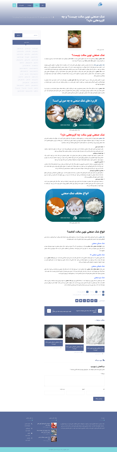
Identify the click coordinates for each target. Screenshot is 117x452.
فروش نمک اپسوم (20, 57)
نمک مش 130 (17, 88)
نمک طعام (36, 88)
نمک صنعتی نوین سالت (81, 291)
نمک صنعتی (28, 79)
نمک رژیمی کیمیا (35, 79)
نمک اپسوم (36, 62)
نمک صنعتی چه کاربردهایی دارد (96, 294)
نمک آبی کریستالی (20, 60)
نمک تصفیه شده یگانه (34, 74)
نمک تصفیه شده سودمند (33, 68)
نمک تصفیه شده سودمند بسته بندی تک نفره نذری (43, 431)
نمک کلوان (36, 91)
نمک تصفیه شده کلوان (24, 71)
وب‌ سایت (62, 389)
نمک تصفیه (22, 62)
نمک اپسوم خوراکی (29, 62)
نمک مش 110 (30, 88)
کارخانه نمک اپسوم (21, 91)
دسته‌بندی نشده (35, 51)
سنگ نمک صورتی (35, 54)
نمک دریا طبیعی (27, 77)
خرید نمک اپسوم (20, 48)
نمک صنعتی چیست (86, 294)
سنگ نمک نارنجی (20, 54)
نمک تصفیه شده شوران (23, 68)
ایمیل (83, 389)
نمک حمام (26, 74)
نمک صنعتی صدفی (56, 347)
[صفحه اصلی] (53, 17)
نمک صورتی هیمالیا (20, 85)
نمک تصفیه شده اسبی (26, 65)
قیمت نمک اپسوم (35, 60)
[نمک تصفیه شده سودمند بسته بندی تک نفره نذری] (54, 432)
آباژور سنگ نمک (35, 48)
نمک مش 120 (24, 88)
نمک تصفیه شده (35, 65)
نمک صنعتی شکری (21, 79)
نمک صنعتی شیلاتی (77, 352)
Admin (100, 291)
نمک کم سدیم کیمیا (29, 91)
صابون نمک (27, 57)
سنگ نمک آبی (28, 51)
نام (104, 389)
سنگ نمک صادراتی (20, 51)
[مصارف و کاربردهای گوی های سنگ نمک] (54, 425)
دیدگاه (103, 374)
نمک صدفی (90, 246)
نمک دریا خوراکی (35, 77)
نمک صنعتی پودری (98, 353)
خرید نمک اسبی (27, 48)
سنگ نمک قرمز (27, 54)
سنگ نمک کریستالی (34, 57)
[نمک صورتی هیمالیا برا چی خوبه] (54, 439)
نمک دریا (21, 74)
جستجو (18, 35)
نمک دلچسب (20, 77)
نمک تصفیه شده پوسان (34, 71)
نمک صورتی (27, 85)
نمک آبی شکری (27, 60)
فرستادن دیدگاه (99, 399)
